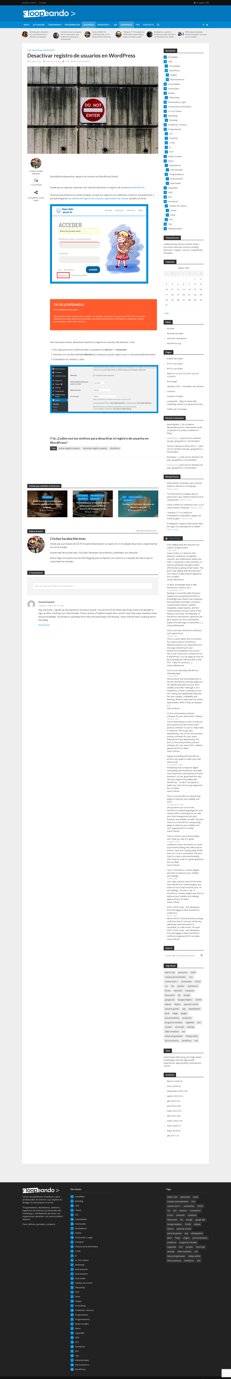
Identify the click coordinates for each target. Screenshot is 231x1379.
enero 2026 (172, 1086)
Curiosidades (54, 24)
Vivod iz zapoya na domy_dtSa (181, 446)
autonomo (182, 972)
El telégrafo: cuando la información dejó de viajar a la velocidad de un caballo (165, 34)
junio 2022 (172, 1105)
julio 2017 (171, 1135)
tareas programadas (174, 1036)
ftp (179, 995)
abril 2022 (171, 1115)
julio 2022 (171, 1101)
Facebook (189, 990)
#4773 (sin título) (175, 368)
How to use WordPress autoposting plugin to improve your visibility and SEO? (184, 799)
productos (187, 1018)
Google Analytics (185, 999)
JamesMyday (173, 424)
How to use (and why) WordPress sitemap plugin (182, 672)
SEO (115, 24)
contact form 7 (171, 981)
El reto (168, 990)
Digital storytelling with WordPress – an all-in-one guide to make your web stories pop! (184, 759)
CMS (29, 50)
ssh (183, 1031)
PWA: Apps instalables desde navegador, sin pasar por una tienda (196, 34)
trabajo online (192, 1036)
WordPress (126, 24)
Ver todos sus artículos (146, 531)
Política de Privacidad (176, 409)
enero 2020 (172, 1125)
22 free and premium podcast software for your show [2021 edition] (184, 715)
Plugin (175, 1013)
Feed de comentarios (177, 338)
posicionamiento (172, 1018)
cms (191, 977)
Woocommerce (135, 497)
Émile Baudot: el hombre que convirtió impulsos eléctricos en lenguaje (38, 34)
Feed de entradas (175, 333)
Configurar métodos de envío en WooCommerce (138, 505)
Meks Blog (174, 538)
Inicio (26, 24)
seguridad (190, 1022)
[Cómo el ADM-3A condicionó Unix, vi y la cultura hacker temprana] (87, 34)
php (184, 1009)
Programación (72, 24)
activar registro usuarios (69, 448)
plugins (184, 1013)
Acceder (170, 328)
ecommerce (193, 986)
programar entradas (173, 1022)
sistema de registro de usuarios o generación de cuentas (100, 198)
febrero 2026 (173, 1081)
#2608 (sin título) (175, 358)
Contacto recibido (175, 396)
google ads (170, 999)
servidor (168, 1027)
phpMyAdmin (194, 1009)
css (166, 986)
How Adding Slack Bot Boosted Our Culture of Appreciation (183, 546)
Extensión (178, 990)
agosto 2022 (173, 1096)
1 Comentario (36, 184)
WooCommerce (172, 1040)
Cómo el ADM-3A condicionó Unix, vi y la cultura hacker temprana (101, 34)
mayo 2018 (172, 1130)
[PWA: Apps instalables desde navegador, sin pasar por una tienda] (181, 34)
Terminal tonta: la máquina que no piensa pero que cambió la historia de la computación (71, 35)
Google (187, 995)
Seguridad (88, 24)
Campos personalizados (175, 977)
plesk (167, 1013)
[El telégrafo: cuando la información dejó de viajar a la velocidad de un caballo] (150, 34)
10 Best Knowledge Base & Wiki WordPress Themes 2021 (182, 586)
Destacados (82, 495)
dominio (180, 986)
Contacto (42, 2)
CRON (197, 981)
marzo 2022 (172, 1120)
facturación (170, 995)
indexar (168, 1004)
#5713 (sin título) (175, 363)
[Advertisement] (104, 164)
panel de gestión (172, 1009)
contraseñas (186, 981)
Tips (138, 24)
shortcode (179, 1027)
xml (196, 1040)
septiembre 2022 (175, 1091)
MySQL (177, 1004)
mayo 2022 (172, 1110)
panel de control (191, 1004)
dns (172, 986)
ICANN (198, 999)
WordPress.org (174, 343)
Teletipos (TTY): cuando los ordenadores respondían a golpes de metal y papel (134, 34)
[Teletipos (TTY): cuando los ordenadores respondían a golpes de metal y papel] (119, 34)
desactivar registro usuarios (95, 448)
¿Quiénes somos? (29, 2)
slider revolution (172, 1031)
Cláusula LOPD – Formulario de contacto (185, 386)
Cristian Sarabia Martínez (36, 172)
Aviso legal (172, 381)
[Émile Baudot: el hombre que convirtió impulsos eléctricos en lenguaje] (25, 34)
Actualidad (39, 24)
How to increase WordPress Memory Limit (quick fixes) (184, 632)
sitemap (190, 1027)
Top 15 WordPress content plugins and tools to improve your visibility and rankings (183, 873)
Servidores (103, 24)
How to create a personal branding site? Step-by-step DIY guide (183, 837)
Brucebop (171, 457)
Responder (44, 625)
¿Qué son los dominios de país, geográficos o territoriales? (185, 449)
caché (193, 972)
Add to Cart (170, 972)
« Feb (166, 313)
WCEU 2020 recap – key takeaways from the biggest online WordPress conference (183, 910)
